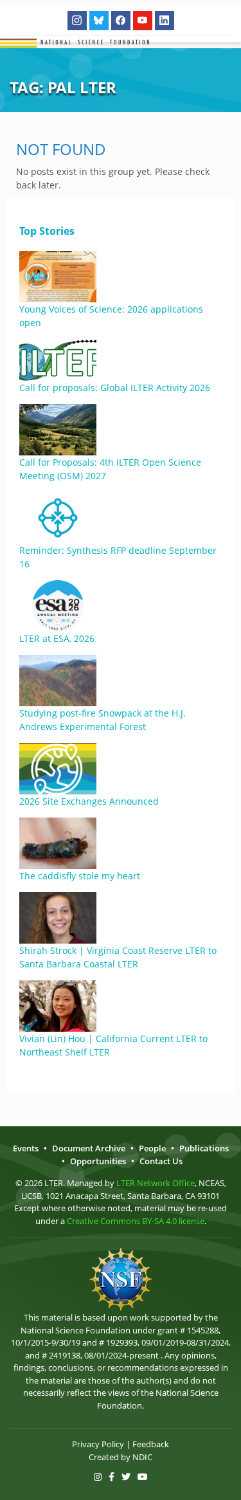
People (152, 1148)
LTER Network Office (155, 1183)
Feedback (150, 1444)
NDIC (142, 1457)
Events (26, 1148)
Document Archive (88, 1148)
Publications (204, 1148)
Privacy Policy (98, 1444)
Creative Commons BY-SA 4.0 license (135, 1221)
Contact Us (161, 1161)
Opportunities (98, 1161)
